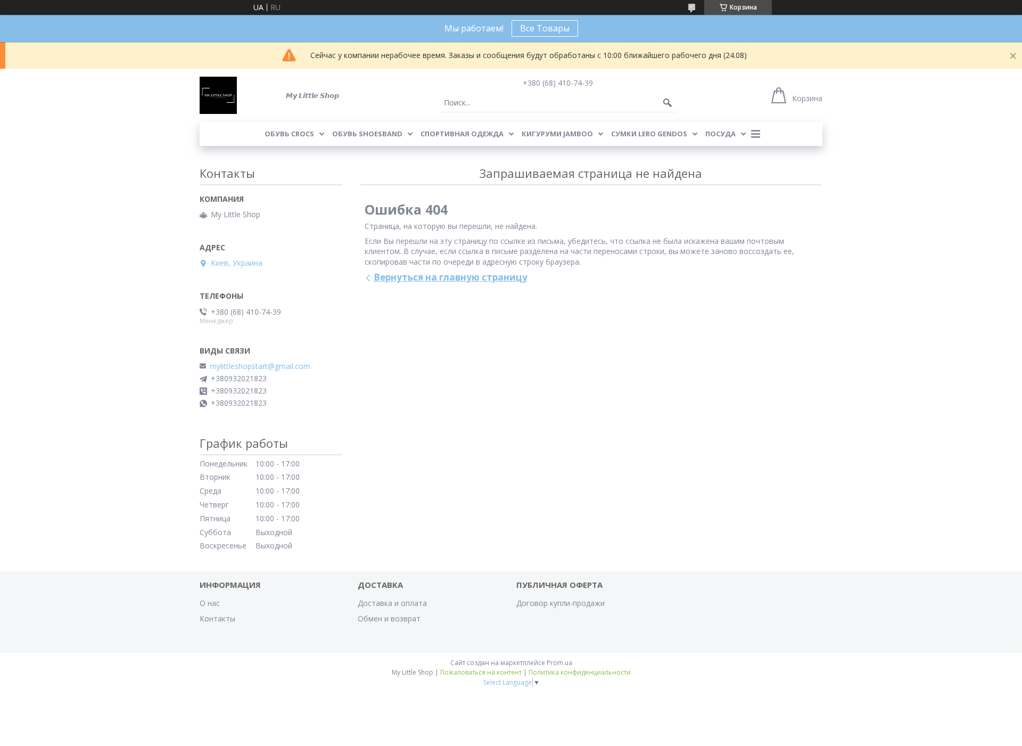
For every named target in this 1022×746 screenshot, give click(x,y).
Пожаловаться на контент (481, 672)
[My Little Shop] (218, 95)
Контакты (217, 618)
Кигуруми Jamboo (557, 133)
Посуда (720, 133)
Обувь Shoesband (367, 133)
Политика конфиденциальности (580, 672)
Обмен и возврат (389, 618)
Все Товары (545, 28)
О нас (210, 603)
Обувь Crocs (289, 133)
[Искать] (667, 103)
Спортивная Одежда (462, 133)
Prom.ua (559, 662)
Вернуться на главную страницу (451, 277)
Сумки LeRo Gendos (649, 133)
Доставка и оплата (392, 603)
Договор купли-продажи (560, 603)
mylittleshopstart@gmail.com (260, 366)
